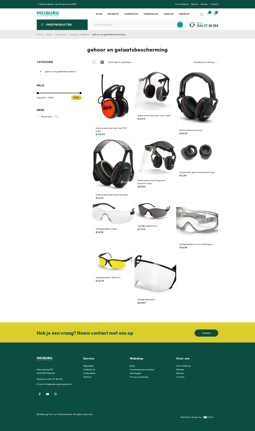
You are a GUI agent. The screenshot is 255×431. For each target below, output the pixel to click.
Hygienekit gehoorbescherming (196, 172)
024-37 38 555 (55, 379)
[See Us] (55, 394)
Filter (76, 97)
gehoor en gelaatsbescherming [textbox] (59, 71)
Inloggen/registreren (201, 14)
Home (40, 34)
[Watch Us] (47, 394)
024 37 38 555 (207, 25)
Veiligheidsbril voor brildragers (196, 244)
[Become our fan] (40, 394)
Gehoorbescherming (190, 130)
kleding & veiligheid (79, 34)
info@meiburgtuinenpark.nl (58, 384)
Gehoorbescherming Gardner (112, 194)
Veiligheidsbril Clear (106, 228)
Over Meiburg (182, 4)
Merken (194, 4)
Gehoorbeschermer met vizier (154, 115)
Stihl (74, 4)
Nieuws (204, 4)
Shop (49, 34)
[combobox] (59, 71)
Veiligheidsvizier (146, 299)
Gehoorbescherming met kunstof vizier (151, 182)
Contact (214, 4)
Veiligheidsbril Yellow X (108, 277)
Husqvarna (64, 4)
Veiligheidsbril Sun (147, 225)
